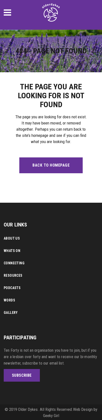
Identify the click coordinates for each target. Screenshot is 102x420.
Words (9, 300)
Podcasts (12, 288)
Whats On (12, 251)
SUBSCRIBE (22, 375)
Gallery (11, 313)
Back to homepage (51, 165)
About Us (12, 238)
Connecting (14, 263)
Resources (13, 275)
